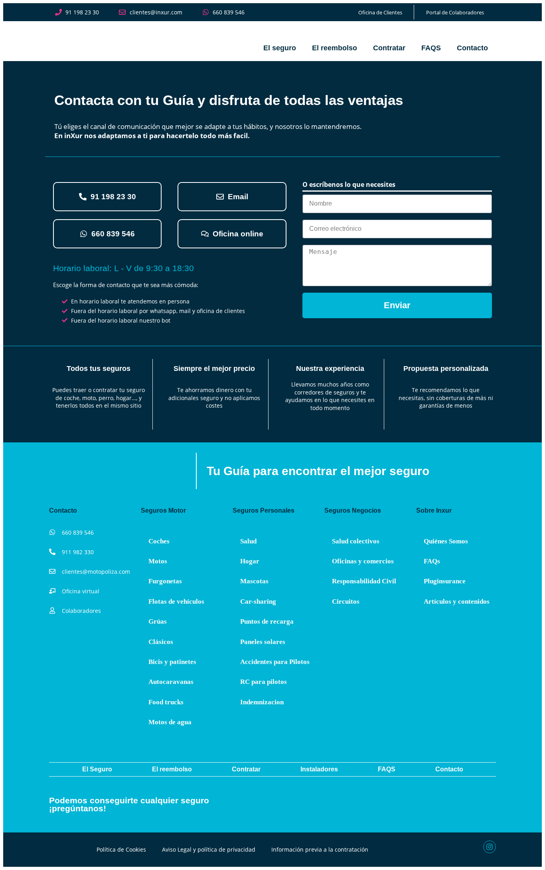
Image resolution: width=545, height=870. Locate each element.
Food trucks (166, 702)
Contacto (472, 48)
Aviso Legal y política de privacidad (208, 849)
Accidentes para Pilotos (275, 662)
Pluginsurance (445, 581)
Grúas (157, 621)
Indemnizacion (262, 702)
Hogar (249, 561)
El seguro (279, 48)
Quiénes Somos (446, 541)
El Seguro (97, 769)
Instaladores (319, 769)
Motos (157, 561)
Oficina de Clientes (380, 12)
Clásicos (160, 642)
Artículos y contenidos (457, 601)
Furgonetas (165, 581)
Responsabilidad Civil (364, 581)
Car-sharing (258, 601)
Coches (159, 541)
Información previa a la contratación (319, 849)
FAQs (432, 561)
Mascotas (254, 581)
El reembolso (334, 48)
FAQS (431, 48)
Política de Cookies (121, 849)
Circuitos (345, 601)
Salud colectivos (355, 541)
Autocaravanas (171, 682)
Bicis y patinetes (172, 662)
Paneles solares (262, 642)
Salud (248, 541)
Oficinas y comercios (363, 561)
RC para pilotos (263, 682)
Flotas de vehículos (176, 601)
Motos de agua (170, 722)
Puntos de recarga (267, 621)
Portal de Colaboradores (455, 12)
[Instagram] (489, 846)
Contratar (389, 48)
